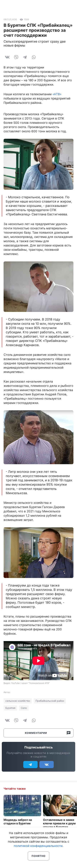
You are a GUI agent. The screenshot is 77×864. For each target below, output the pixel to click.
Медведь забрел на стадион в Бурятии (18, 821)
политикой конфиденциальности (38, 846)
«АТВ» (56, 94)
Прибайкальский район (49, 700)
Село (24, 707)
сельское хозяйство (17, 700)
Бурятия (10, 707)
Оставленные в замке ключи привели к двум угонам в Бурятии (59, 823)
